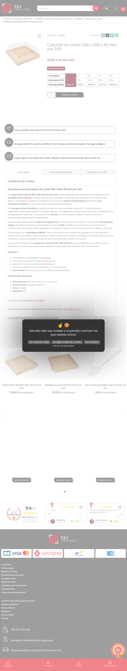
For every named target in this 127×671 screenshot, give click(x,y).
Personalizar (92, 342)
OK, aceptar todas (39, 342)
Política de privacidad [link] (63, 346)
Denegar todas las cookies (67, 342)
